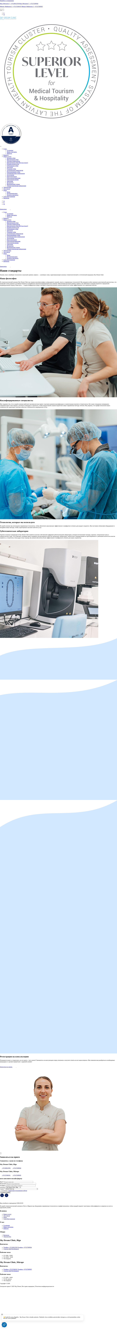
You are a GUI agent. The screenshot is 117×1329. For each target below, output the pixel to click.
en (4, 14)
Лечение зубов (11, 158)
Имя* (1, 1182)
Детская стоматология (13, 161)
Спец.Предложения (9, 196)
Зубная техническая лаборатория (16, 185)
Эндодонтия (10, 175)
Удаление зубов (11, 169)
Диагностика (7, 187)
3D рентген (10, 182)
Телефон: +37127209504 (25, 1247)
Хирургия (10, 167)
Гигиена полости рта (13, 164)
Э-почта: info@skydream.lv (11, 1249)
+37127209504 (28, 3)
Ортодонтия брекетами (13, 178)
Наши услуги (7, 156)
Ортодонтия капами (13, 179)
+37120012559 (9, 3)
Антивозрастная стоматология (16, 173)
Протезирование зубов (13, 172)
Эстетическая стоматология (15, 170)
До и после (6, 189)
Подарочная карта (12, 193)
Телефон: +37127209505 (25, 1269)
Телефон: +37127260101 (10, 1269)
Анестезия (10, 181)
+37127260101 (10, 6)
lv (3, 13)
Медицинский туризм (13, 184)
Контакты (6, 198)
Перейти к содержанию (7, 0)
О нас (5, 149)
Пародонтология (12, 176)
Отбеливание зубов (12, 165)
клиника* (3, 1187)
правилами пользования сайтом (17, 1190)
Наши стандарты (12, 152)
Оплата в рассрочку (12, 195)
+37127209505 (32, 6)
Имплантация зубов (13, 159)
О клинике (10, 150)
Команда (5, 155)
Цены (5, 190)
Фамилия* (3, 1183)
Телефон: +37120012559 (10, 1247)
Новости (9, 153)
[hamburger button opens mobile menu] (0, 146)
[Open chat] (4, 1324)
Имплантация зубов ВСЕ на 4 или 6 (17, 162)
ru (4, 201)
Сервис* (2, 1189)
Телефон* (3, 1185)
